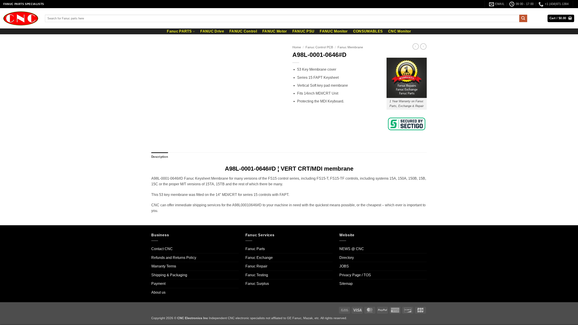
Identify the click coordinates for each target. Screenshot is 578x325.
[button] (561, 18)
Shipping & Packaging (169, 275)
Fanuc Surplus (257, 284)
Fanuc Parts (255, 249)
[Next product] (416, 46)
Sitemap (346, 284)
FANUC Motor (274, 31)
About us (158, 292)
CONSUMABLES (368, 31)
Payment (158, 284)
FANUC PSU (303, 31)
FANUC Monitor (333, 31)
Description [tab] (159, 156)
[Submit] (523, 18)
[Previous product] (423, 46)
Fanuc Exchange (259, 258)
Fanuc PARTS (179, 31)
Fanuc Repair (256, 266)
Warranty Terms (163, 266)
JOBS (344, 266)
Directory (346, 258)
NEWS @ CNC (351, 249)
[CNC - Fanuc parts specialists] (20, 18)
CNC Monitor (399, 31)
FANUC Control (243, 31)
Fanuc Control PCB (319, 47)
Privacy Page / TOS (355, 275)
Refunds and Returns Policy (173, 258)
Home (296, 47)
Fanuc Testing (256, 275)
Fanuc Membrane (350, 47)
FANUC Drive (212, 31)
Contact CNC (162, 249)
